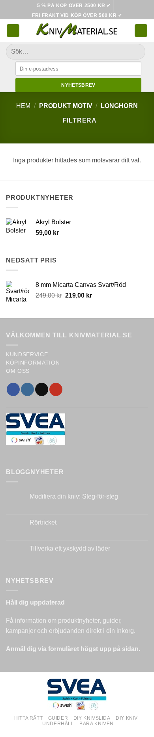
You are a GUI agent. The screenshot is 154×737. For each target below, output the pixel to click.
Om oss (18, 371)
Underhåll (58, 723)
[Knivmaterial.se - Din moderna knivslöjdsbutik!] (77, 30)
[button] (13, 30)
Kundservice (27, 354)
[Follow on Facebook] (13, 389)
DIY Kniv (127, 718)
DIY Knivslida (92, 718)
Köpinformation (33, 363)
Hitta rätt (28, 718)
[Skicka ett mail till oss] (41, 389)
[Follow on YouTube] (55, 389)
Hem (23, 105)
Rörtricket (43, 522)
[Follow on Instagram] (27, 389)
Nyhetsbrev (78, 85)
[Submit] (136, 52)
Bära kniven (96, 723)
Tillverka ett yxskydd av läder (70, 548)
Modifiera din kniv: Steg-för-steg (74, 496)
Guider (58, 718)
